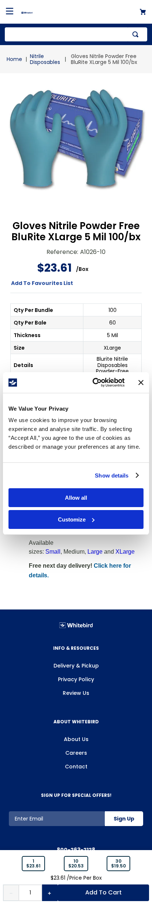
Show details (111, 475)
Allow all (76, 498)
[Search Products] (136, 34)
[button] (33, 864)
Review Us (76, 693)
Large (95, 551)
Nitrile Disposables (45, 59)
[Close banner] (141, 382)
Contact (76, 766)
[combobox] (76, 34)
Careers (76, 753)
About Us (76, 739)
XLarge (125, 551)
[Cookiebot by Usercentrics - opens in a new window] (94, 382)
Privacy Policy (76, 679)
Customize (72, 519)
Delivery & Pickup (76, 665)
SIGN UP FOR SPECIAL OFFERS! (76, 795)
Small (53, 551)
